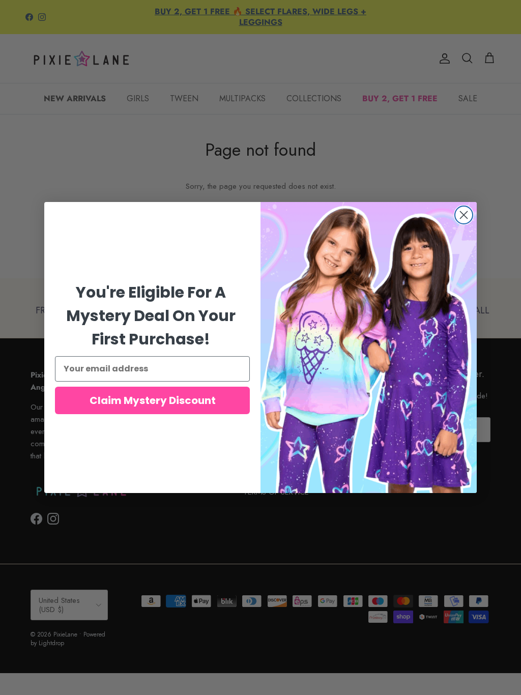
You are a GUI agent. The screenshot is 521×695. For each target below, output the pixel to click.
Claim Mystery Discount (153, 400)
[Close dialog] (464, 215)
